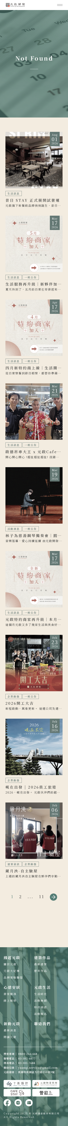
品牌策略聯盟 (13, 977)
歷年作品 (40, 971)
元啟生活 (42, 987)
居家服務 (10, 994)
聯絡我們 (42, 1023)
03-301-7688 (26, 1063)
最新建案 (40, 964)
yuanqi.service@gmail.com (38, 1067)
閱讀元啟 (10, 1037)
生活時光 (40, 994)
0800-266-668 (27, 1054)
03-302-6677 (27, 1058)
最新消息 (10, 1030)
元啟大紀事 (12, 971)
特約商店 (40, 1007)
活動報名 (40, 1014)
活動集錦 (40, 1000)
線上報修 (10, 1000)
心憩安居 (12, 987)
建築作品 (42, 957)
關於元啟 (10, 964)
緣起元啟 (12, 957)
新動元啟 (12, 1023)
